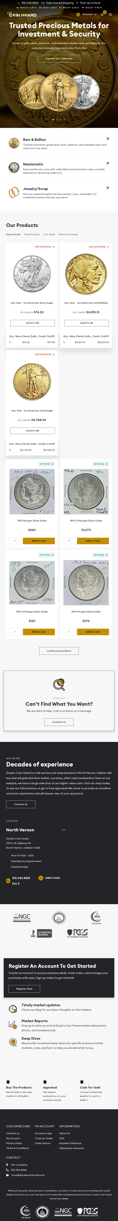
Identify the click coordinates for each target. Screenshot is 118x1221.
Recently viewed (68, 234)
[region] (98, 825)
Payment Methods (70, 1143)
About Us (64, 1133)
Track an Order (44, 1138)
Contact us (12, 1133)
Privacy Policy (14, 1143)
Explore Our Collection (59, 58)
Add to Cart (39, 540)
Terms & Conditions (17, 1148)
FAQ (61, 1138)
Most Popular (32, 234)
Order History (43, 1143)
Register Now (24, 988)
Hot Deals (49, 234)
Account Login (43, 1133)
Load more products (59, 650)
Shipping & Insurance (71, 1148)
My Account (13, 1138)
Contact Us (59, 722)
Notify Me (32, 323)
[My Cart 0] (102, 14)
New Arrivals (13, 234)
